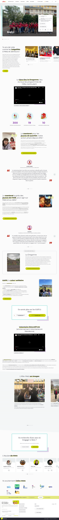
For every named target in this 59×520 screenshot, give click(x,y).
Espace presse (38, 512)
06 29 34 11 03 (43, 23)
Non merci (3, 515)
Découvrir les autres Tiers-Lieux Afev (33, 268)
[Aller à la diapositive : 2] (28, 425)
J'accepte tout (16, 515)
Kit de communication (39, 508)
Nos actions (17, 1)
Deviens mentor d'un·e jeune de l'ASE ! (10, 218)
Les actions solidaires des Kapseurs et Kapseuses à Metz (37, 315)
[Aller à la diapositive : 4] (30, 425)
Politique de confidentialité (53, 518)
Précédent (27, 64)
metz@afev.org (43, 26)
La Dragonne (31, 255)
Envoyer (41, 497)
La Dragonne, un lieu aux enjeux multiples (21, 105)
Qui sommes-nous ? (11, 1)
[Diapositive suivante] (55, 54)
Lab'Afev (27, 1)
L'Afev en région (40, 1)
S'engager (46, 1)
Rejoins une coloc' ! (7, 298)
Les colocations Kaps (30, 58)
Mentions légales (46, 518)
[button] (2, 518)
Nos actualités (32, 1)
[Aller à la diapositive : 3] (29, 425)
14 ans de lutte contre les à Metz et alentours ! (11, 49)
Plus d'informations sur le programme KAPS (21, 315)
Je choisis (9, 515)
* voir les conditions (47, 497)
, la (13, 280)
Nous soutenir (22, 1)
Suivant (32, 64)
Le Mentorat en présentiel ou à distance (45, 58)
